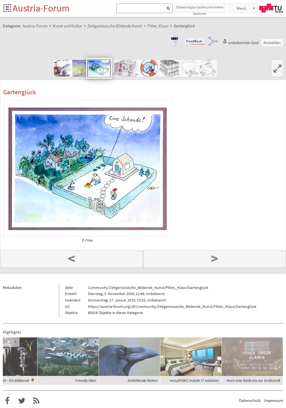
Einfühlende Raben (143, 380)
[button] (194, 41)
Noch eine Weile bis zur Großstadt (253, 380)
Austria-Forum (41, 8)
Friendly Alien (85, 380)
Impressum (273, 400)
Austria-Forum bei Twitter (21, 400)
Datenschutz (250, 400)
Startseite (8, 8)
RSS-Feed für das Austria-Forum (36, 400)
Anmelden (272, 42)
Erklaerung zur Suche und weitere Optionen (199, 9)
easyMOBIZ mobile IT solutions (194, 380)
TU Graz (271, 8)
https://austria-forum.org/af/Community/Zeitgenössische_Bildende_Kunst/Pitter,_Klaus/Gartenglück (172, 306)
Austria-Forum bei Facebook (7, 400)
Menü (241, 8)
